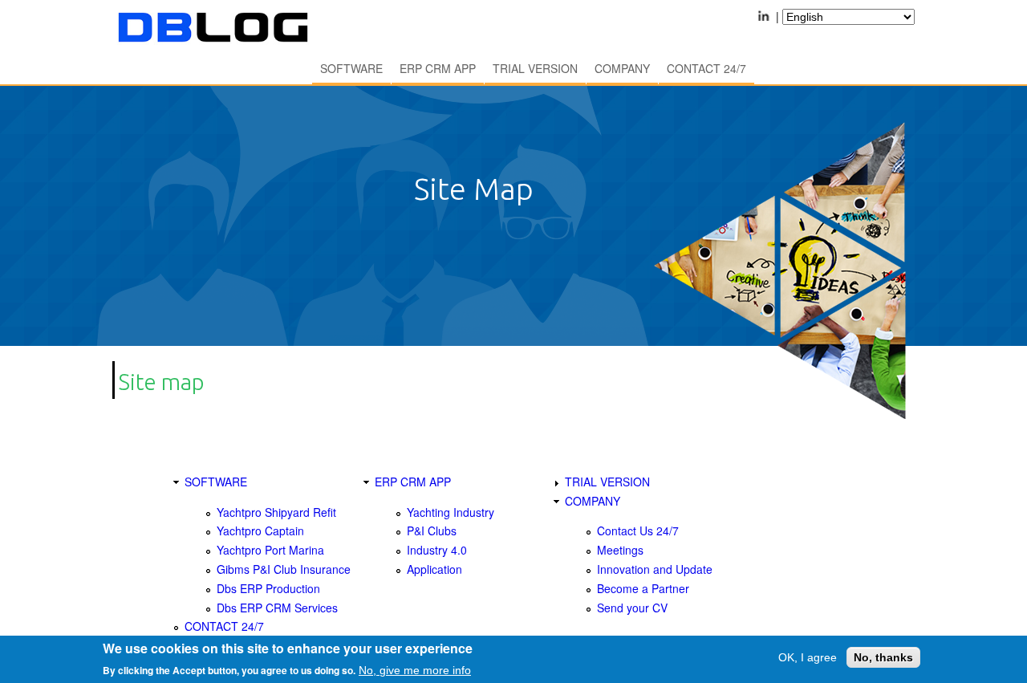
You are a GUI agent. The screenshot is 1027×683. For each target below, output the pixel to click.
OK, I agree (807, 657)
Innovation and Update (654, 569)
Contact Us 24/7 (638, 530)
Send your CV (632, 608)
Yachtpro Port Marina (270, 550)
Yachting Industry (450, 512)
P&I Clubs (432, 530)
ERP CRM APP (438, 68)
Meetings (620, 550)
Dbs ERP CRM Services (277, 608)
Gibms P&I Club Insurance (284, 569)
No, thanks (883, 657)
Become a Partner (643, 588)
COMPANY (622, 68)
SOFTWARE (351, 68)
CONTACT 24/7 (706, 68)
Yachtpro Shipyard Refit (276, 512)
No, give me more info (415, 670)
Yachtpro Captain (260, 530)
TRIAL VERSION (535, 68)
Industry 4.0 (437, 550)
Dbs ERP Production (268, 588)
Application (434, 569)
